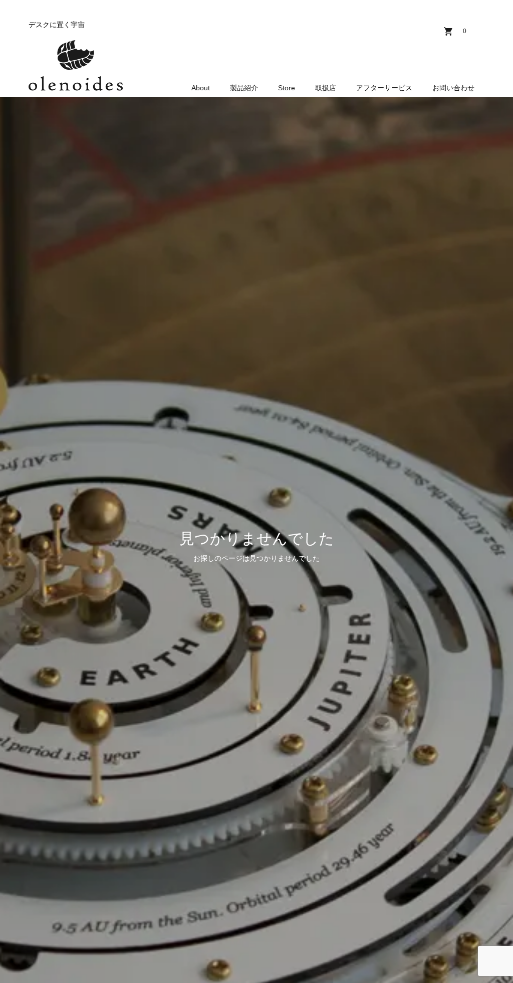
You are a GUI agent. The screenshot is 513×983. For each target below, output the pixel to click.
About (200, 88)
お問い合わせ (453, 88)
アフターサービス (384, 88)
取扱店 (325, 88)
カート (464, 31)
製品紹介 (244, 88)
